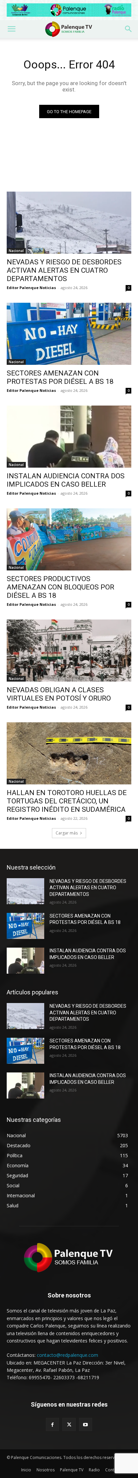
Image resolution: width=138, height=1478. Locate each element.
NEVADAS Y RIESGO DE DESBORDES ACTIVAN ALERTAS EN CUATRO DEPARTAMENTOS (64, 270)
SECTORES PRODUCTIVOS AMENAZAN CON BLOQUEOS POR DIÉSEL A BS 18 (60, 587)
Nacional (16, 250)
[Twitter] (68, 1424)
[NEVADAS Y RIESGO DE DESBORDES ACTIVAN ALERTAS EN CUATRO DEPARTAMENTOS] (69, 223)
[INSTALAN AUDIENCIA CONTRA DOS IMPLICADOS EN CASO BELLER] (69, 437)
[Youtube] (85, 1424)
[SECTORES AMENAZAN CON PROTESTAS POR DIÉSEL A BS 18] (69, 334)
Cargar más (67, 833)
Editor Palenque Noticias (31, 287)
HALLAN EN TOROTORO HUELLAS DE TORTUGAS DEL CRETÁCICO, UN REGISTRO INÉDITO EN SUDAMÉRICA (67, 801)
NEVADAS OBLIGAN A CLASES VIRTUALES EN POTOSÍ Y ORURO (59, 694)
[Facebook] (52, 1424)
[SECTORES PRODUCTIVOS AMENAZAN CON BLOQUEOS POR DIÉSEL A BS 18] (69, 539)
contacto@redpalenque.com (67, 1355)
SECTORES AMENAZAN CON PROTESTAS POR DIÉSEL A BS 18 (60, 377)
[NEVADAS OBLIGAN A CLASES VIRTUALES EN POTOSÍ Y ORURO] (69, 651)
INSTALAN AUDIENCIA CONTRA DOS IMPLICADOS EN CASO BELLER (66, 480)
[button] (11, 29)
